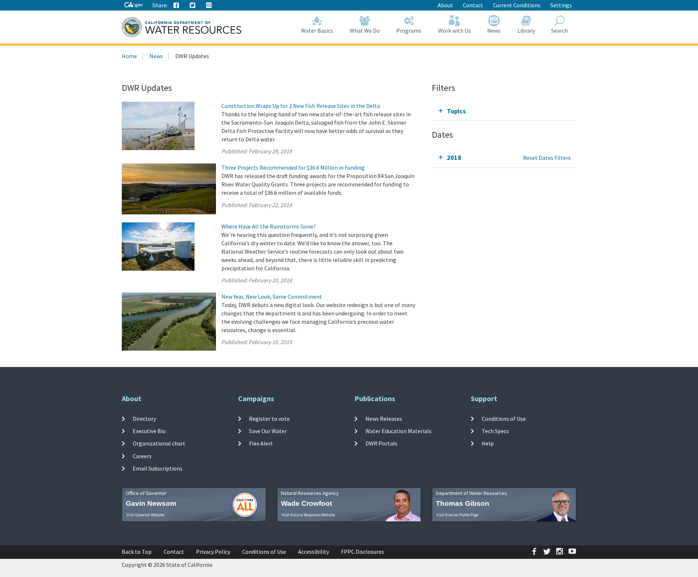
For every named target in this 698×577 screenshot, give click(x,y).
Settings (561, 5)
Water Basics (317, 30)
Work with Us (454, 30)
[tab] (504, 111)
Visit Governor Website (145, 514)
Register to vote (269, 418)
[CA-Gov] (133, 5)
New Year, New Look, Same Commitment (271, 296)
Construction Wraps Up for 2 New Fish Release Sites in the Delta (300, 105)
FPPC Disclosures (362, 551)
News (494, 30)
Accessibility (313, 551)
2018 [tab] (454, 157)
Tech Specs (495, 431)
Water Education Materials (398, 431)
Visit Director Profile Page (457, 514)
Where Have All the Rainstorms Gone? (268, 226)
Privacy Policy (213, 551)
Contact (473, 5)
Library (526, 30)
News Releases (383, 418)
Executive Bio (149, 431)
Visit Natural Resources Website (308, 514)
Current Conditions (517, 5)
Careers (142, 455)
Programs (408, 30)
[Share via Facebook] (176, 5)
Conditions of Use (504, 418)
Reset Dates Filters (547, 157)
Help (488, 443)
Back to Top (137, 551)
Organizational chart (159, 443)
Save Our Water (268, 431)
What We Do (365, 30)
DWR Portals (381, 443)
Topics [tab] (456, 111)
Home (129, 56)
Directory (144, 418)
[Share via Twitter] (192, 5)
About (445, 5)
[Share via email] (209, 5)
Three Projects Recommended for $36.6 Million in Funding (293, 167)
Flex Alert (261, 443)
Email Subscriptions (157, 468)
